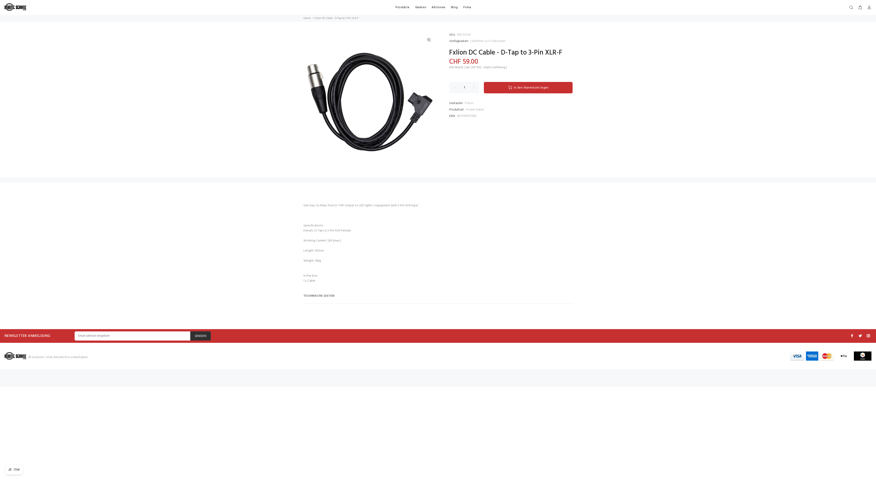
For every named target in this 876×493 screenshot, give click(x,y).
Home (306, 18)
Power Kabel (475, 109)
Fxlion (469, 103)
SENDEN (200, 336)
